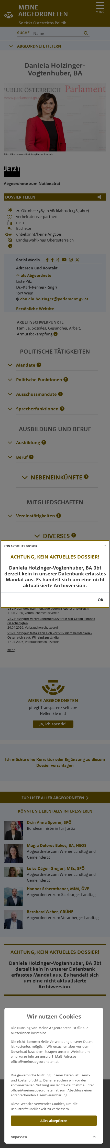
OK (100, 599)
